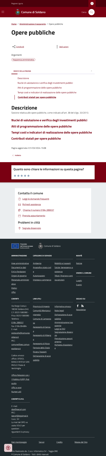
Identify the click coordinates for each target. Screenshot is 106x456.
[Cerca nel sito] (90, 12)
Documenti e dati (18, 267)
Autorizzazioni (39, 275)
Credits (59, 442)
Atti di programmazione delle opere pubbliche (41, 126)
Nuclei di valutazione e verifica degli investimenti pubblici (49, 120)
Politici (14, 288)
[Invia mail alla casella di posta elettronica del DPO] (18, 409)
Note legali (59, 310)
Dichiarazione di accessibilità (42, 358)
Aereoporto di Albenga (42, 337)
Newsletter (81, 309)
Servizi (41, 442)
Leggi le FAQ (60, 328)
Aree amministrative (20, 263)
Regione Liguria (17, 3)
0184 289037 (17, 322)
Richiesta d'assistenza (63, 346)
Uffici (13, 292)
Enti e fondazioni (18, 271)
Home (14, 24)
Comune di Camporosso (42, 320)
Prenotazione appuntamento (64, 340)
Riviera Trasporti (40, 351)
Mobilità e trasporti (63, 263)
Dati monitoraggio (19, 442)
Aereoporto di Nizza (41, 343)
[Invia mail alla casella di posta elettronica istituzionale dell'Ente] (20, 335)
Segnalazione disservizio (64, 333)
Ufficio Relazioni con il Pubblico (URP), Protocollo (20, 379)
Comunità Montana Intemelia (42, 312)
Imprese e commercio (42, 279)
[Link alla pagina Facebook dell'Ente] (77, 306)
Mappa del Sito (81, 442)
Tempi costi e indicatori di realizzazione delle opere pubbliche (51, 132)
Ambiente (37, 263)
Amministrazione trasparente (33, 24)
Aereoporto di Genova (42, 329)
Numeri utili (16, 391)
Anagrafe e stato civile (42, 269)
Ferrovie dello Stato (41, 347)
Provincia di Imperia (41, 306)
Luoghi (79, 280)
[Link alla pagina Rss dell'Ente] (82, 306)
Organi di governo (18, 275)
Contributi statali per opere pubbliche (36, 138)
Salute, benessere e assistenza (64, 269)
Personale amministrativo (20, 281)
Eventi (79, 284)
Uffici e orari (16, 387)
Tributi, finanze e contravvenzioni (64, 277)
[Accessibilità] (8, 448)
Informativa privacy (63, 306)
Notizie (79, 263)
